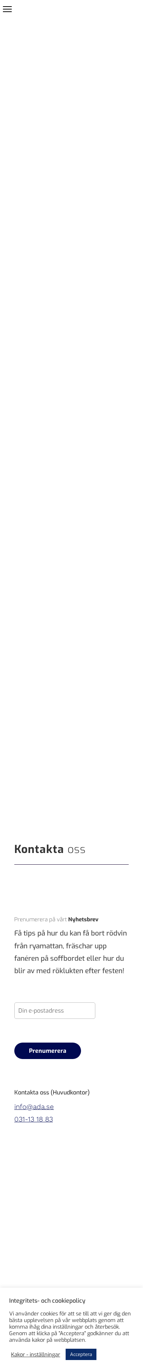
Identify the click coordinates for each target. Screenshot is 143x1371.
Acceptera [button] (81, 1354)
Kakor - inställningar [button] (35, 1354)
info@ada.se (34, 1106)
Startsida (28, 141)
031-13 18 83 (33, 1119)
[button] (7, 9)
